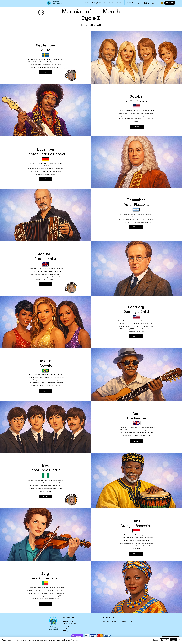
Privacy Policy (75, 640)
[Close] (180, 639)
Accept (174, 640)
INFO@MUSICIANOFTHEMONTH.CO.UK (118, 621)
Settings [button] (155, 640)
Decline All (164, 640)
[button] (162, 2)
